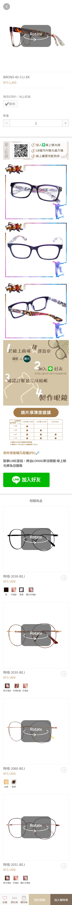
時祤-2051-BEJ (14, 864)
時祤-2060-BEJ (14, 768)
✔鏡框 (10, 103)
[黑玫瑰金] (7, 686)
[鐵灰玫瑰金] (31, 590)
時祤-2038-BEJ (14, 576)
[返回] (6, 6)
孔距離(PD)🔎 (29, 452)
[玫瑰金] (14, 590)
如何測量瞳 (11, 452)
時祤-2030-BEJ (14, 672)
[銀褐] (14, 782)
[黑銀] (21, 590)
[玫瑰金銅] (17, 686)
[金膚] (6, 782)
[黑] (6, 590)
